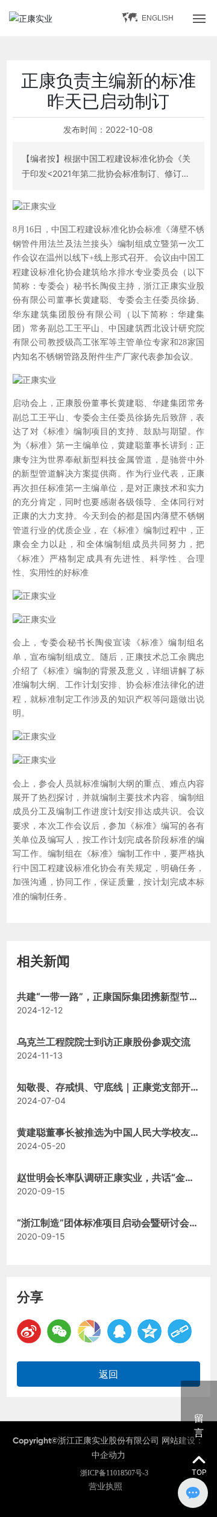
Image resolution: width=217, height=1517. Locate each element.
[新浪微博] (29, 1331)
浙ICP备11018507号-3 (114, 1473)
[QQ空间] (149, 1331)
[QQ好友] (119, 1331)
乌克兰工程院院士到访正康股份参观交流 (103, 1042)
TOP (199, 1472)
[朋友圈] (89, 1331)
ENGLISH (158, 18)
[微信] (59, 1331)
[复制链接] (180, 1331)
